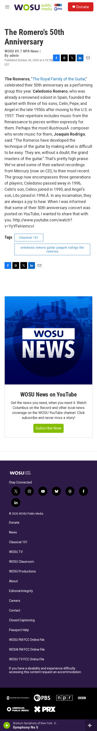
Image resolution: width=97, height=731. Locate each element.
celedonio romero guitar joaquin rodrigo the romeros (52, 249)
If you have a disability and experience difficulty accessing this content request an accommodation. (45, 670)
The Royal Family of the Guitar (58, 79)
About (13, 581)
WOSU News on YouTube (48, 394)
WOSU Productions (22, 571)
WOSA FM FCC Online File (27, 649)
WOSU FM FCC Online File (26, 640)
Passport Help (19, 630)
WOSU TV (16, 552)
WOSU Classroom (21, 561)
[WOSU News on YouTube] (48, 340)
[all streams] (91, 725)
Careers (14, 600)
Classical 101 (18, 542)
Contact (14, 610)
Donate (82, 7)
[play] (7, 725)
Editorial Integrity (21, 591)
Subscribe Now (48, 428)
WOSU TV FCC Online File (26, 659)
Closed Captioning (22, 620)
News (13, 532)
